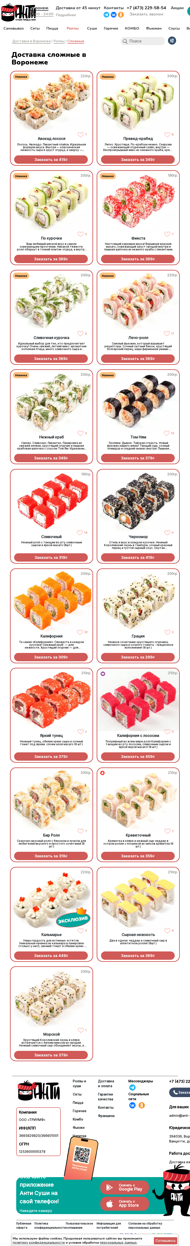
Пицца (52, 28)
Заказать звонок (146, 14)
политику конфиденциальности (39, 1242)
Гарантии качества (105, 1096)
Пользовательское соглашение (79, 1225)
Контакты (114, 8)
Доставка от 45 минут (78, 8)
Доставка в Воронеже (31, 41)
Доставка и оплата (106, 1083)
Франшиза (106, 1116)
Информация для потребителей (109, 1225)
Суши (92, 28)
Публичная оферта (23, 1225)
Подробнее (66, 15)
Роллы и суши (79, 1083)
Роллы (73, 28)
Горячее (111, 28)
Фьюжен (154, 28)
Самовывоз (13, 28)
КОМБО (132, 28)
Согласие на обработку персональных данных (145, 1225)
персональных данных (118, 1242)
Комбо (78, 1119)
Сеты (35, 28)
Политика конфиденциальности (50, 1225)
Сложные (75, 41)
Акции (177, 8)
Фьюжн (79, 1127)
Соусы (174, 28)
